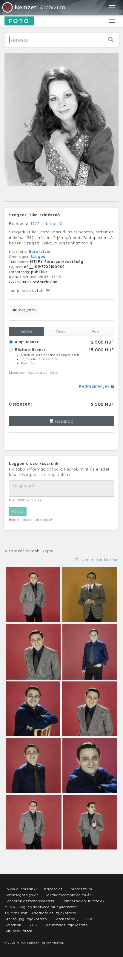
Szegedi (38, 256)
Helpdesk (12, 925)
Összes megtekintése (97, 559)
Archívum (40, 7)
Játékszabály (66, 919)
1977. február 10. (47, 223)
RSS (89, 919)
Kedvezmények (95, 386)
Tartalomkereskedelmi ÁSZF (71, 895)
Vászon (61, 331)
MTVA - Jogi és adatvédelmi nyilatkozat (40, 907)
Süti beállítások (18, 931)
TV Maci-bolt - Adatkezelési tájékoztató (40, 913)
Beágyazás (26, 310)
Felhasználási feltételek (83, 901)
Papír (96, 331)
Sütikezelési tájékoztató (66, 925)
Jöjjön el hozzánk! (20, 889)
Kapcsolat (53, 889)
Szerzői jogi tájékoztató (25, 919)
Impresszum (81, 889)
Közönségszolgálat (21, 895)
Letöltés (26, 331)
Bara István (40, 251)
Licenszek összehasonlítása (34, 372)
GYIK (33, 925)
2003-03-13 (50, 277)
